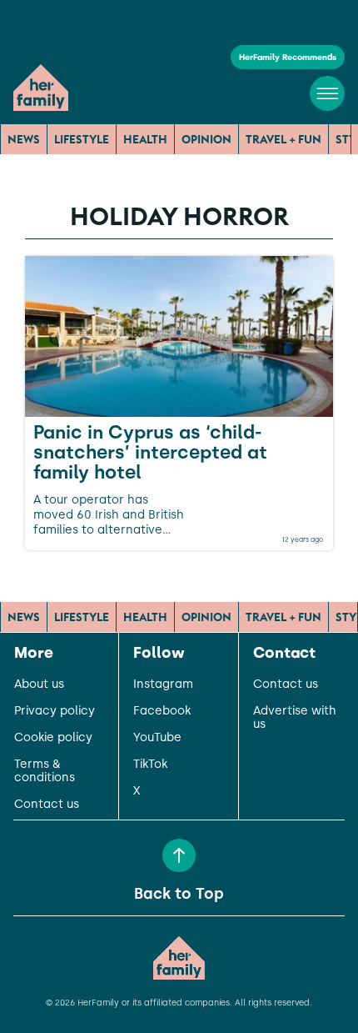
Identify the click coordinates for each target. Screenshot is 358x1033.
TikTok (150, 764)
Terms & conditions (44, 771)
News (23, 139)
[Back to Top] (179, 855)
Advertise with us (294, 718)
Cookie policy (53, 738)
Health (145, 139)
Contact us (46, 804)
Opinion (206, 139)
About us (39, 684)
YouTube (157, 738)
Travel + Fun (283, 139)
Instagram (163, 684)
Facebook (162, 711)
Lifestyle (81, 139)
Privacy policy (54, 711)
